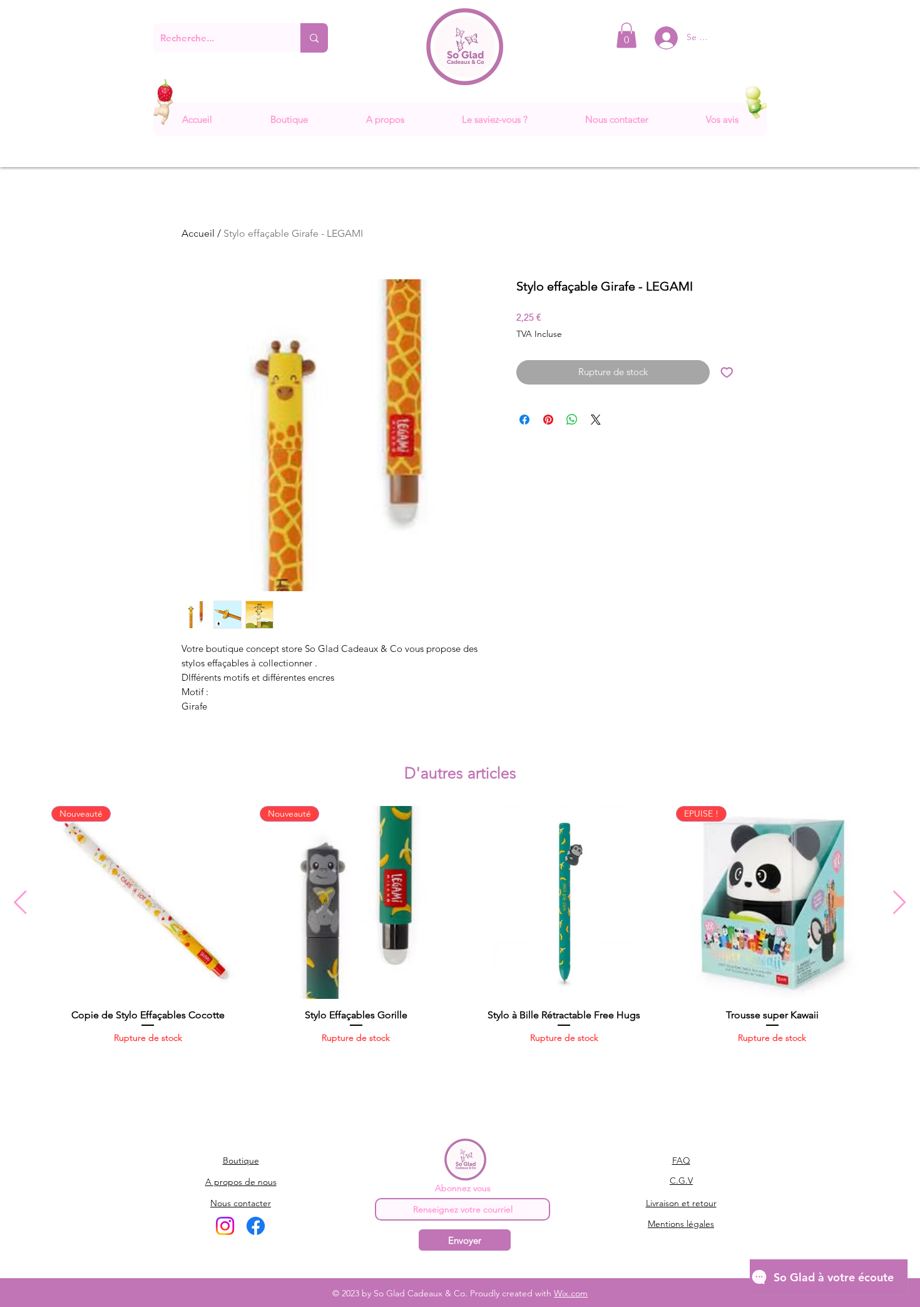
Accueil (198, 233)
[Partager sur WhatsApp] (572, 419)
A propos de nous (241, 1181)
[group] (460, 938)
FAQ (681, 1160)
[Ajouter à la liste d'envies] (727, 372)
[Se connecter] (656, 38)
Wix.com (571, 1293)
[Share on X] (595, 419)
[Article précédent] (20, 902)
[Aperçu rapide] (564, 903)
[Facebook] (255, 1226)
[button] (626, 35)
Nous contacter (240, 1203)
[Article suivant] (899, 902)
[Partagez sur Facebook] (524, 419)
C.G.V (681, 1180)
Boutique (241, 1160)
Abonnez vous (463, 1188)
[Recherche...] (314, 38)
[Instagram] (225, 1226)
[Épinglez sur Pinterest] (548, 419)
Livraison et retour (681, 1203)
